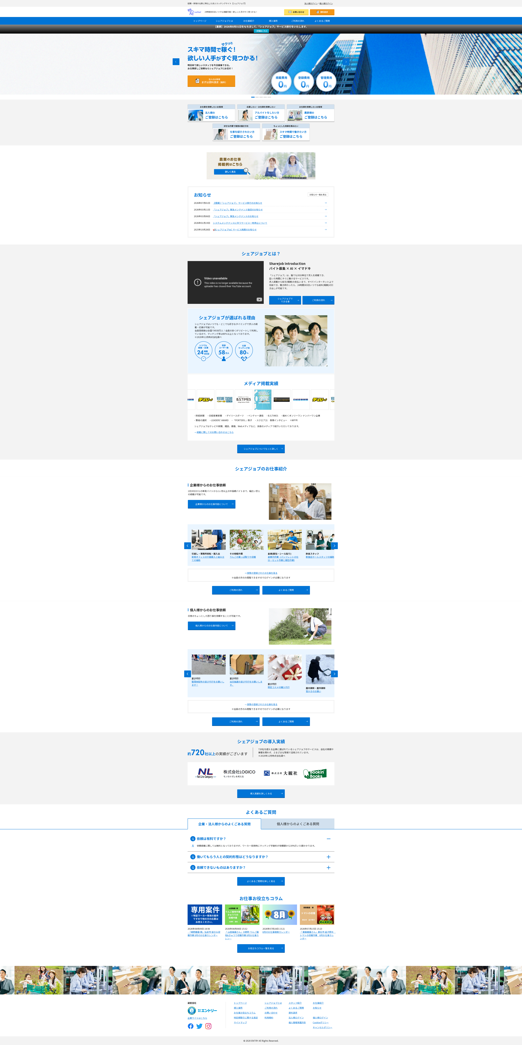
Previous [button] (187, 545)
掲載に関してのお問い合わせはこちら (215, 432)
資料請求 (324, 12)
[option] (261, 64)
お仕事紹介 (248, 20)
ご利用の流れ (297, 20)
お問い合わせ (298, 12)
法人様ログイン (311, 3)
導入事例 (273, 20)
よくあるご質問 (322, 20)
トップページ (199, 20)
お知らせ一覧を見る (318, 194)
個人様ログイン (326, 3)
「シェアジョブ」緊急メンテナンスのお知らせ (235, 216)
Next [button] (334, 545)
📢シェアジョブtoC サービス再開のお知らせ (235, 229)
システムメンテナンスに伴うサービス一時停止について (240, 223)
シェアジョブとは (224, 20)
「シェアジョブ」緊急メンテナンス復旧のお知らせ (238, 209)
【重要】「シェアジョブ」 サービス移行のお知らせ (237, 203)
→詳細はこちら (261, 31)
